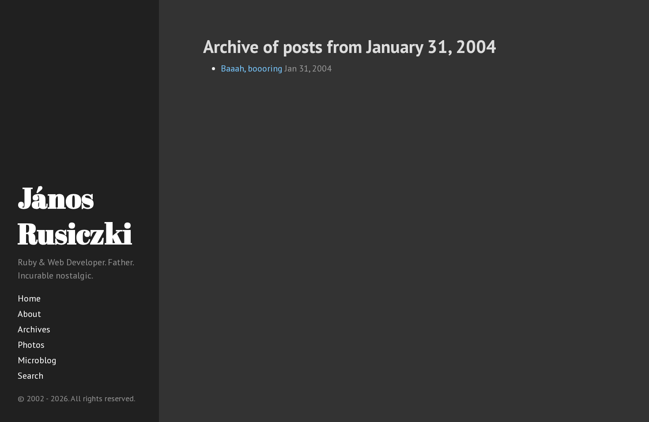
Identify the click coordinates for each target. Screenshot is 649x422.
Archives (34, 329)
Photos (31, 344)
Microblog (37, 360)
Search (30, 375)
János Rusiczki (75, 215)
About (29, 314)
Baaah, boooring (252, 68)
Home (29, 298)
